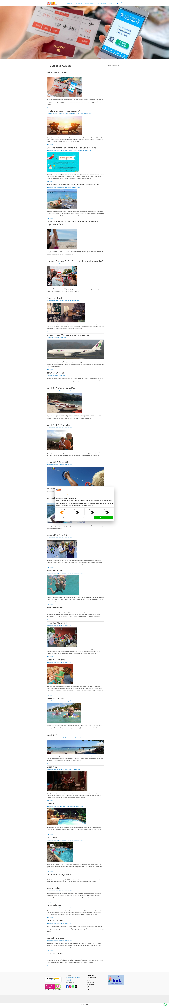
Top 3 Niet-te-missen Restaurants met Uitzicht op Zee (73, 184)
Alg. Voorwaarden (91, 984)
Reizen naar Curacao (57, 72)
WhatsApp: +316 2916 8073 (72, 979)
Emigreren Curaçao (102, 3)
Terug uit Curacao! (55, 372)
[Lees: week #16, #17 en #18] (62, 549)
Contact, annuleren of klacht (73, 977)
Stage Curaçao (75, 75)
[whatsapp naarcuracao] (73, 986)
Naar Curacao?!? (55, 953)
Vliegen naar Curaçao (94, 75)
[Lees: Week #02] (67, 781)
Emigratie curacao (57, 75)
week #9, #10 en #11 (57, 622)
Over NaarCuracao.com (92, 977)
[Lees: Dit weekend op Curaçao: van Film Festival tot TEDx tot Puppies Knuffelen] (62, 238)
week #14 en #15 (55, 570)
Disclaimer (89, 980)
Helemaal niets (54, 905)
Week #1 (51, 803)
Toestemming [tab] (65, 494)
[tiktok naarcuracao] (76, 986)
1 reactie (49, 701)
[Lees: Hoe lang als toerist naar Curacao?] (64, 125)
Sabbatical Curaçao (67, 75)
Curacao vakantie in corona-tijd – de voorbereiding (71, 147)
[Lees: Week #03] (75, 747)
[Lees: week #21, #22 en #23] (75, 476)
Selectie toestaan (84, 517)
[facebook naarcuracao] (67, 986)
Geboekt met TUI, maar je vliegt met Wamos (68, 335)
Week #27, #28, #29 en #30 (61, 388)
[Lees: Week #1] (66, 816)
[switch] (77, 512)
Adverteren (89, 979)
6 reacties (49, 75)
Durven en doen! (55, 920)
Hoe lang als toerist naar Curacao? (63, 111)
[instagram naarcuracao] (70, 986)
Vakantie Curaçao (89, 3)
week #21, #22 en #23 (58, 462)
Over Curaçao (78, 3)
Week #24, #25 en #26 (58, 425)
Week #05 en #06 (56, 698)
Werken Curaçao (84, 113)
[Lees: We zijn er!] (60, 852)
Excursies (69, 3)
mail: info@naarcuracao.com (73, 980)
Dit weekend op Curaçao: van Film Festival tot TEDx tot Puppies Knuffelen (73, 223)
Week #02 (52, 766)
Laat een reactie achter (52, 150)
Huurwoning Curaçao (64, 573)
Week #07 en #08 (56, 659)
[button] (121, 3)
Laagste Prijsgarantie (91, 986)
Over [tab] (104, 494)
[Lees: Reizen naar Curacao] (64, 86)
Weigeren (65, 517)
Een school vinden (55, 938)
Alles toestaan (103, 517)
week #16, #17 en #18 (57, 535)
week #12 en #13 (55, 607)
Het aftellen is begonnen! (59, 874)
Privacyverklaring (90, 982)
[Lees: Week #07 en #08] (60, 674)
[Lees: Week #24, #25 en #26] (60, 439)
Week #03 (52, 735)
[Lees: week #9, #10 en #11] (62, 637)
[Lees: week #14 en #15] (63, 585)
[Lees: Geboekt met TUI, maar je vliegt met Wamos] (75, 349)
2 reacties (49, 375)
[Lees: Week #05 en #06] (64, 712)
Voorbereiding (54, 888)
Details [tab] (84, 494)
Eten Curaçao (72, 187)
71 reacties (49, 337)
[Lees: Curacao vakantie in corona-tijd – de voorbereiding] (63, 162)
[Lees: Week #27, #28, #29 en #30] (64, 402)
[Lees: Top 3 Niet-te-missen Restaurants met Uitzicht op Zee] (62, 199)
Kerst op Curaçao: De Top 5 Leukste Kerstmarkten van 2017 (75, 261)
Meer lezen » (50, 108)
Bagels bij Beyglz (55, 298)
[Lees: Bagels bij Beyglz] (66, 312)
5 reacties (49, 113)
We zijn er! (52, 837)
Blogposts (111, 3)
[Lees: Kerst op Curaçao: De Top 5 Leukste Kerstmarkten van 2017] (62, 275)
